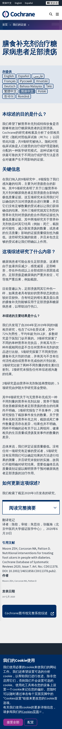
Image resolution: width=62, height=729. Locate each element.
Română (23, 96)
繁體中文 (10, 91)
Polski (42, 91)
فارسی (38, 76)
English (18, 2)
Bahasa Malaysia (31, 86)
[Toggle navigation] (57, 14)
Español (29, 2)
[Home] (18, 14)
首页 (5, 24)
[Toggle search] (50, 14)
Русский (26, 81)
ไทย (49, 86)
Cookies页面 (30, 712)
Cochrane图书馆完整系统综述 (26, 613)
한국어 (9, 96)
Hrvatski (42, 81)
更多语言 (54, 2)
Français (10, 81)
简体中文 (7, 2)
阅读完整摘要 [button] (22, 508)
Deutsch (9, 86)
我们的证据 (19, 24)
